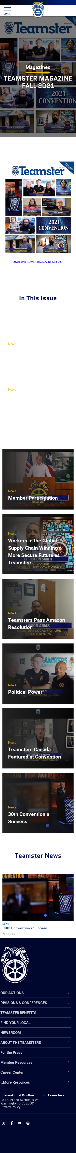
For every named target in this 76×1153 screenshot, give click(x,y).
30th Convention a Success (28, 818)
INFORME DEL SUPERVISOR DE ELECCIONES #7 (26, 358)
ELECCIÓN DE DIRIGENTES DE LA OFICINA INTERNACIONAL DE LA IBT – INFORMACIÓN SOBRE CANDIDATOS (35, 414)
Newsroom (10, 1032)
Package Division (23, 1123)
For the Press (11, 1052)
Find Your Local (15, 1022)
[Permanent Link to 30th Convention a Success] (38, 897)
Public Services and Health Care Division (35, 1143)
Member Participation (33, 497)
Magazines (38, 67)
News (12, 344)
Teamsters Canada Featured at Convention (34, 753)
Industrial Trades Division (30, 1104)
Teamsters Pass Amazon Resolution (36, 623)
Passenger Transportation (31, 1133)
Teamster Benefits (18, 1012)
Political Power (25, 692)
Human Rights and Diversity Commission (32, 1094)
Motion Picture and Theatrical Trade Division (39, 1113)
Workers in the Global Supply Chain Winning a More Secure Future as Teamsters (35, 551)
